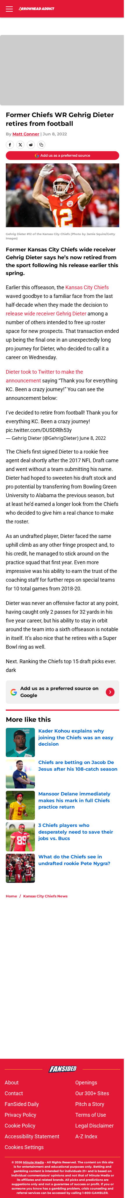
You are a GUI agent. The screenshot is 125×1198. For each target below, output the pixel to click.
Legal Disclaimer (94, 1126)
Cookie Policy (20, 1126)
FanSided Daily (22, 1104)
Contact (14, 1093)
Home (11, 896)
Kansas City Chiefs (87, 287)
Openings (86, 1082)
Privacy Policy (20, 1115)
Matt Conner (25, 134)
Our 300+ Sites (92, 1093)
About (12, 1082)
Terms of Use (90, 1115)
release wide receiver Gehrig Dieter (46, 313)
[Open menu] (9, 8)
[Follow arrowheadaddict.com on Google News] (110, 692)
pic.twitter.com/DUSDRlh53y (39, 430)
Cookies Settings (24, 1147)
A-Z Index (86, 1136)
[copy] (41, 145)
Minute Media (33, 1162)
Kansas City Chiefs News (45, 896)
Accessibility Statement (32, 1136)
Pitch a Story (89, 1104)
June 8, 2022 (93, 438)
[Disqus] (64, 981)
